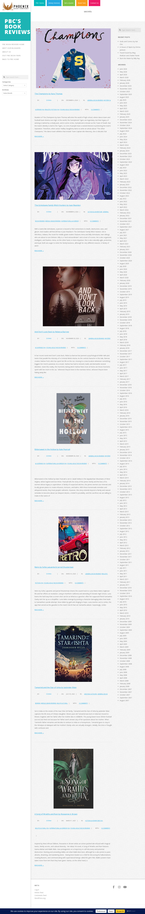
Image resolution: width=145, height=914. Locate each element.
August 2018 (124, 328)
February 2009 (125, 650)
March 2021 (124, 244)
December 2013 (126, 486)
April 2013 (123, 509)
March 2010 (124, 613)
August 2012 (124, 531)
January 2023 (124, 184)
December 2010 (126, 588)
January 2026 (124, 83)
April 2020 (123, 275)
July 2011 (123, 568)
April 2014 (123, 475)
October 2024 (125, 125)
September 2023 (126, 162)
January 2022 (124, 215)
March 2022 (124, 210)
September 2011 (126, 562)
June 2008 (123, 672)
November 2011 (126, 557)
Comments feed (40, 895)
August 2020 (124, 263)
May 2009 (123, 641)
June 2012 (123, 537)
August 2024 (124, 131)
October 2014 (125, 458)
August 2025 (124, 97)
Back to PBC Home (10, 59)
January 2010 (124, 619)
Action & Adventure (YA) (94, 821)
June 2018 (123, 334)
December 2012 (126, 520)
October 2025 (125, 91)
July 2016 (123, 399)
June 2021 (123, 235)
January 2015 (124, 449)
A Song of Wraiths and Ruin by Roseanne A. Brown (56, 814)
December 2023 (126, 153)
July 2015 (123, 433)
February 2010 (125, 616)
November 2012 (126, 523)
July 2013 (123, 500)
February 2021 (125, 247)
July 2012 (123, 534)
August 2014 (124, 464)
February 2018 (125, 345)
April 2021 (123, 241)
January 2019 (124, 314)
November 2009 (126, 624)
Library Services (54, 3)
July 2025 (123, 100)
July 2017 (123, 365)
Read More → (39, 136)
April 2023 (123, 176)
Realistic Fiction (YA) (52, 110)
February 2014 (125, 480)
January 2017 (124, 382)
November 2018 (126, 320)
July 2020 (123, 266)
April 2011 (123, 576)
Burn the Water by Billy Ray (130, 58)
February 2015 (125, 447)
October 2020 (125, 258)
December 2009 (126, 621)
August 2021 (124, 230)
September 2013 (126, 495)
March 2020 (124, 278)
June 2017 (123, 368)
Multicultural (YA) (42, 828)
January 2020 (124, 283)
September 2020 (126, 261)
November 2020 (126, 255)
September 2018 (126, 325)
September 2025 (126, 94)
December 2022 (126, 187)
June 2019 (123, 303)
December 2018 (126, 317)
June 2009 (123, 638)
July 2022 (123, 199)
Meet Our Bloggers (11, 48)
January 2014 (124, 483)
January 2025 (124, 117)
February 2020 (125, 280)
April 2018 (123, 340)
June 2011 (123, 571)
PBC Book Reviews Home (13, 44)
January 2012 (124, 551)
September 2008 (126, 664)
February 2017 (125, 379)
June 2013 (123, 503)
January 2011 (124, 585)
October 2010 (125, 593)
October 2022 (125, 193)
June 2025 (123, 103)
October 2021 (125, 224)
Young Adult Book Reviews (70, 110)
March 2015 (124, 444)
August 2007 (124, 700)
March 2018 (124, 342)
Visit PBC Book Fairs (11, 55)
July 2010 (123, 602)
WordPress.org (40, 898)
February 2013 (125, 514)
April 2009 (123, 644)
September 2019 (126, 294)
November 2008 (126, 658)
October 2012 (125, 526)
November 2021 (126, 221)
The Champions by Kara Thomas (48, 93)
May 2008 (123, 675)
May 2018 (123, 337)
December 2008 (126, 655)
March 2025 (124, 111)
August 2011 (124, 565)
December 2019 (126, 286)
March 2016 (124, 410)
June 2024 (123, 137)
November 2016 (126, 387)
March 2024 (124, 145)
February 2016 (125, 413)
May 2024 (123, 139)
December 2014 (126, 452)
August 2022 (124, 196)
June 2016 (123, 402)
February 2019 (125, 311)
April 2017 (123, 373)
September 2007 (126, 698)
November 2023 (126, 156)
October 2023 (125, 159)
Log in (37, 890)
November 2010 (126, 590)
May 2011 (123, 574)
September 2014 (126, 461)
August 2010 (124, 599)
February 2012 (125, 548)
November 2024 (126, 122)
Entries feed (39, 892)
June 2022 (123, 201)
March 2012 (124, 545)
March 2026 (124, 77)
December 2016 (126, 385)
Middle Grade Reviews (52, 221)
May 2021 (123, 238)
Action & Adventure (95, 212)
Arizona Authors (90, 694)
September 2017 (126, 359)
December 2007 (126, 689)
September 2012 (126, 528)
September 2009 (126, 630)
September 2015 (126, 427)
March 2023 (124, 179)
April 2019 (123, 309)
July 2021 (123, 232)
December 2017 (126, 351)
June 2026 (123, 69)
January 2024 (124, 151)
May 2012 (123, 540)
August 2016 (124, 396)
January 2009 (124, 652)
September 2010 (126, 596)
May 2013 (123, 506)
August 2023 (124, 165)
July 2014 (123, 466)
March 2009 (124, 647)
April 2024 (123, 142)
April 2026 (123, 75)
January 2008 (124, 686)
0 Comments (95, 110)
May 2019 (123, 306)
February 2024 (125, 148)
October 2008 (125, 661)
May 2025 (123, 106)
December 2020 (126, 252)
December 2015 (126, 418)
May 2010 (123, 607)
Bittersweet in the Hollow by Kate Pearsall (52, 449)
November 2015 (126, 421)
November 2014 (126, 455)
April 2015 (123, 441)
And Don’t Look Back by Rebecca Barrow (52, 332)
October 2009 (125, 627)
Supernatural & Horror (70, 221)
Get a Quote (68, 3)
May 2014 (123, 472)
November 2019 (126, 289)
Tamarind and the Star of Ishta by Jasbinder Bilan (55, 687)
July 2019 (123, 300)
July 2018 (123, 331)
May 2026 (123, 72)
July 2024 (123, 134)
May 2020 (123, 272)
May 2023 (123, 173)
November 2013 (126, 489)
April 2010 (123, 610)
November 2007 (126, 692)
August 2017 (124, 362)
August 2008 (124, 667)
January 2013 (124, 517)
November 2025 (126, 89)
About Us (6, 52)
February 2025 (125, 114)
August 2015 (124, 430)
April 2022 (123, 207)
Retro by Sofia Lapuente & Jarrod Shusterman (54, 567)
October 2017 (125, 356)
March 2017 (124, 376)
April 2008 (123, 678)
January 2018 (124, 348)
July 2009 (123, 636)
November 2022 (126, 190)
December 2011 (126, 554)
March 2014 (124, 478)
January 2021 (124, 249)
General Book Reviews (95, 100)
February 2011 (125, 582)
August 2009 (124, 633)
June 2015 (123, 435)
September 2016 (126, 393)
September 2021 (126, 227)
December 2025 (126, 86)
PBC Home (40, 3)
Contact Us (94, 3)
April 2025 (123, 108)
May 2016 (123, 404)
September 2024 (126, 128)
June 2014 (123, 469)
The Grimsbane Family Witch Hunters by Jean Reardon (58, 205)
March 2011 (124, 579)
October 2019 (125, 292)
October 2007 (125, 695)
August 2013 (124, 497)
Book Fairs (82, 3)
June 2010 (123, 605)
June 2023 (123, 170)
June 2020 (123, 269)
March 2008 (124, 681)
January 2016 (124, 416)
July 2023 (123, 168)
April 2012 (123, 543)
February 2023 (125, 182)
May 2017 (123, 371)
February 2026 (125, 80)
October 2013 (125, 492)
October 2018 (125, 323)
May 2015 (123, 438)
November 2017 (126, 354)
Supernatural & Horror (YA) (56, 463)
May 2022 (123, 204)
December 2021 (126, 218)
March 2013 (124, 512)
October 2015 (125, 424)
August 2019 (124, 297)
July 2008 (123, 669)
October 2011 (125, 559)
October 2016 (125, 390)
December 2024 (126, 120)
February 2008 (125, 683)
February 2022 (125, 213)
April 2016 (123, 407)
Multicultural (62, 703)
